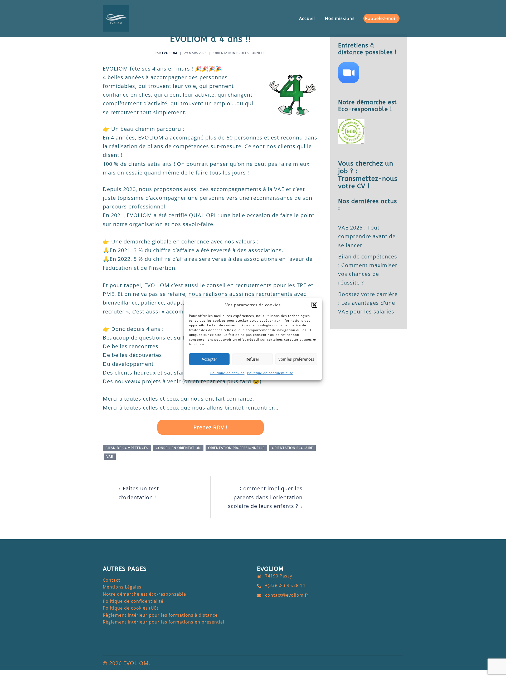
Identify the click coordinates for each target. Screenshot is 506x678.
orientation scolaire (292, 448)
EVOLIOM (169, 53)
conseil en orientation (178, 448)
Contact (111, 580)
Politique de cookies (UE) (130, 608)
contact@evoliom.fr (287, 595)
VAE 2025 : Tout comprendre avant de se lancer (367, 236)
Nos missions (340, 18)
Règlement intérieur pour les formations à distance (160, 615)
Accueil (307, 18)
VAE (109, 456)
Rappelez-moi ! (381, 18)
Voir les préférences (296, 359)
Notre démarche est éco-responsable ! (146, 594)
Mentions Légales (122, 587)
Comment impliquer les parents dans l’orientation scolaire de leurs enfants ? (265, 497)
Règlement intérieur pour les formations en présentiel (163, 622)
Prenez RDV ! (210, 427)
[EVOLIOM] (116, 17)
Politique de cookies (227, 373)
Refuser (252, 359)
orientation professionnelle (239, 53)
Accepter (209, 359)
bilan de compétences (126, 448)
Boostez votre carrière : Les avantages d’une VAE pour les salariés (368, 303)
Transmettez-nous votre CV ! (367, 182)
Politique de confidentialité (270, 373)
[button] (314, 304)
